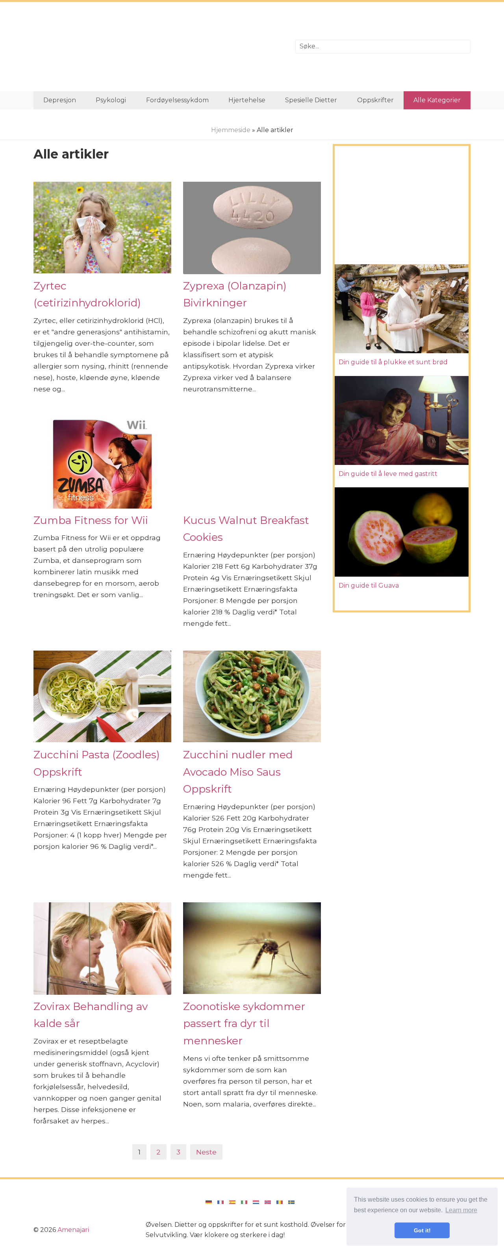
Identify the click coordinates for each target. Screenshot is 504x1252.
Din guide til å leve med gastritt (388, 474)
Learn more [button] (461, 1210)
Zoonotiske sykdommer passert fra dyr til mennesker (244, 1023)
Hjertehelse (246, 100)
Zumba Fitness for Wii (90, 520)
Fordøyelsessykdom (177, 100)
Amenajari (73, 1230)
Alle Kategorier (437, 100)
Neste (206, 1152)
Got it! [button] (422, 1230)
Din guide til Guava (369, 585)
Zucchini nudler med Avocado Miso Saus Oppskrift (238, 771)
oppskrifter (375, 100)
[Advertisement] (158, 46)
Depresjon (59, 100)
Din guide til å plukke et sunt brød (393, 362)
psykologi (111, 100)
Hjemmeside (230, 130)
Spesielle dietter (311, 100)
